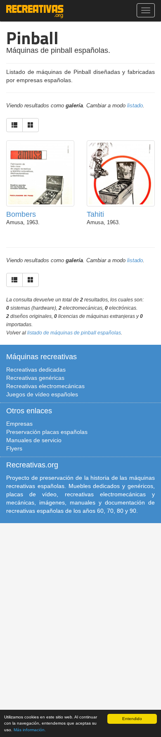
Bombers (21, 214)
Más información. (30, 730)
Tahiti (95, 214)
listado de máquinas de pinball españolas (74, 333)
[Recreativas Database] (35, 10)
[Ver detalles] (40, 184)
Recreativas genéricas (35, 377)
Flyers (14, 448)
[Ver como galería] (30, 125)
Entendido (132, 718)
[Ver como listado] (14, 125)
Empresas (19, 423)
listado (135, 106)
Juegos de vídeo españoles (42, 394)
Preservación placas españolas (47, 432)
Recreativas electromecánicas (45, 386)
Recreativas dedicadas (36, 369)
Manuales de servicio (34, 440)
